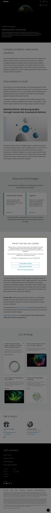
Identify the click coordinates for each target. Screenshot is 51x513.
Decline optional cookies (25, 266)
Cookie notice (36, 258)
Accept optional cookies (25, 263)
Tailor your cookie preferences (26, 269)
